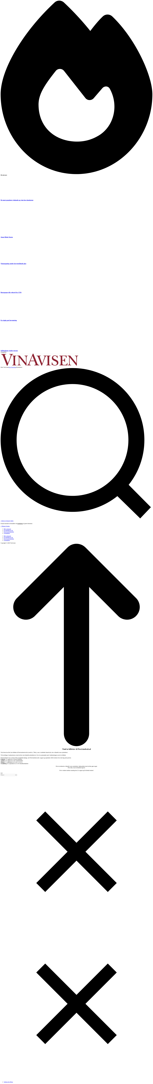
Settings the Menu (8, 1082)
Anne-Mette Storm (7, 237)
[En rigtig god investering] (76, 306)
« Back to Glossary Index (7, 521)
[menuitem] (5, 367)
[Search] (16, 775)
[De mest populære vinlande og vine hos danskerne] (76, 187)
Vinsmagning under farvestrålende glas (13, 263)
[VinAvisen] (40, 366)
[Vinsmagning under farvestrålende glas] (76, 250)
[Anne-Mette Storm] (76, 218)
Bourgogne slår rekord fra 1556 (11, 292)
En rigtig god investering (9, 320)
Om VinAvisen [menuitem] (12, 367)
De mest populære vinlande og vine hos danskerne (17, 200)
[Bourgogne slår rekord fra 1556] (76, 278)
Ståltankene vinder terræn (9, 350)
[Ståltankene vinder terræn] (76, 335)
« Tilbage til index (5, 526)
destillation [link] (20, 523)
